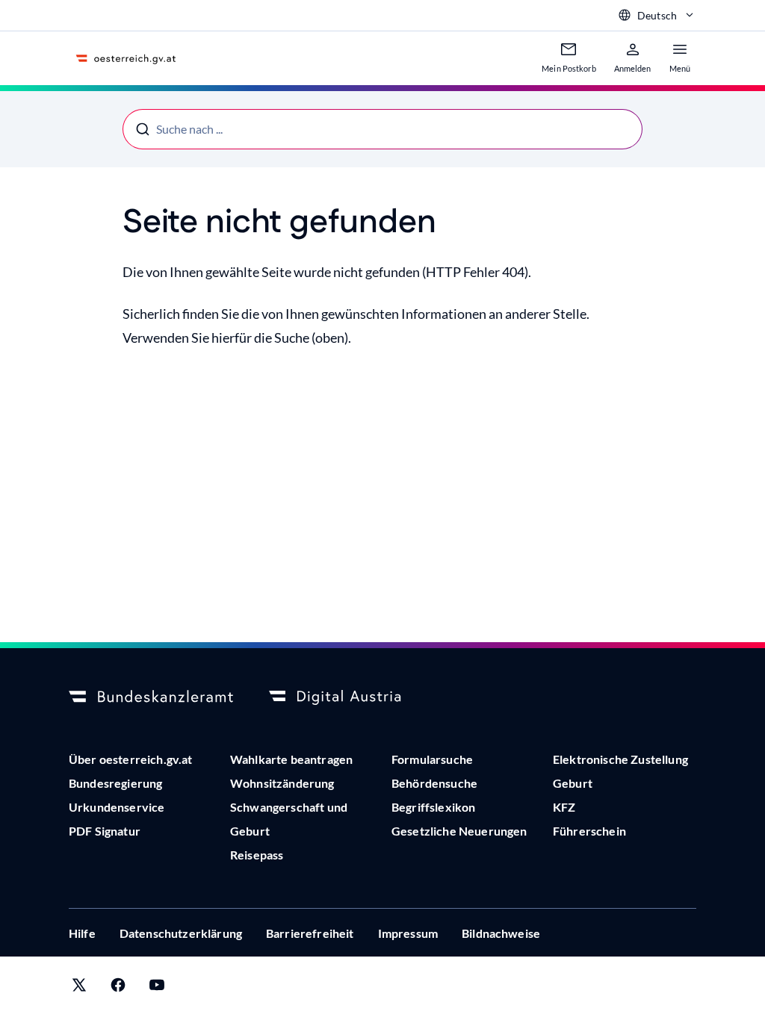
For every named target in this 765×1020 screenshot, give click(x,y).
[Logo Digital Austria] (351, 697)
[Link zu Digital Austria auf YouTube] (156, 988)
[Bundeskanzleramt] (151, 697)
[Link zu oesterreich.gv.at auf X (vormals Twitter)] (79, 988)
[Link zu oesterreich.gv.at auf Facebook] (118, 988)
